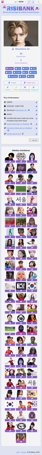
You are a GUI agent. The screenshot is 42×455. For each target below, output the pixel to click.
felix (26, 68)
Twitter (8, 90)
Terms (23, 452)
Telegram (34, 90)
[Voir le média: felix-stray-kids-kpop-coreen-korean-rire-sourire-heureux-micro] (10, 201)
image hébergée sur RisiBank (18, 124)
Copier (13, 83)
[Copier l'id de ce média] (36, 102)
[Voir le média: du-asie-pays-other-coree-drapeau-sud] (32, 395)
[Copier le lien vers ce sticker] (10, 161)
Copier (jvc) (30, 83)
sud (18, 68)
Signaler (34, 140)
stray (23, 76)
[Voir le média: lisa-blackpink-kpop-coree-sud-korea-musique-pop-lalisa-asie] (21, 169)
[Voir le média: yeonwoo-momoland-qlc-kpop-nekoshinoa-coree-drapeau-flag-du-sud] (10, 373)
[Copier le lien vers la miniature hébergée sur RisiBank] (36, 128)
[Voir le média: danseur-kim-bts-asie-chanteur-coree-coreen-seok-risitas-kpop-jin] (32, 255)
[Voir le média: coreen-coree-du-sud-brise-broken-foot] (32, 309)
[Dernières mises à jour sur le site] (25, 1)
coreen (18, 72)
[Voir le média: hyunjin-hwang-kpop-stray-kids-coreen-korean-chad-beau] (10, 309)
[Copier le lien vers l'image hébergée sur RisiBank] (36, 124)
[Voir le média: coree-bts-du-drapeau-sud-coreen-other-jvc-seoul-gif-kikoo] (21, 287)
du (26, 72)
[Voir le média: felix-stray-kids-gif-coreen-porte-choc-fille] (21, 309)
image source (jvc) (14, 134)
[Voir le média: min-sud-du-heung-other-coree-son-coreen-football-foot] (10, 352)
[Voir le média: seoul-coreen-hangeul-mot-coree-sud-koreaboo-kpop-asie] (21, 201)
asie (9, 72)
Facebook (26, 90)
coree (34, 72)
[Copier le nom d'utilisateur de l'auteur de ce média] (36, 110)
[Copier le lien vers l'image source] (36, 134)
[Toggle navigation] (38, 1)
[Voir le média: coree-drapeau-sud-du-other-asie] (32, 287)
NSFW (21, 2)
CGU (18, 452)
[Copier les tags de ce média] (36, 118)
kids (34, 68)
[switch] (16, 2)
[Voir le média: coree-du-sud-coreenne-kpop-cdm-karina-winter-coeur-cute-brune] (10, 395)
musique (13, 76)
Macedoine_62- (22, 49)
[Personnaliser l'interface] (29, 1)
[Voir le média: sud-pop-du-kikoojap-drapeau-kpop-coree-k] (10, 406)
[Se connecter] (33, 1)
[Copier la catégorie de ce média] (36, 114)
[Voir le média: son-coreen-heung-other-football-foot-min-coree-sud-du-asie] (32, 201)
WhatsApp (17, 90)
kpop (31, 76)
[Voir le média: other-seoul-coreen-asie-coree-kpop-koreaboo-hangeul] (32, 384)
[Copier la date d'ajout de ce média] (36, 106)
